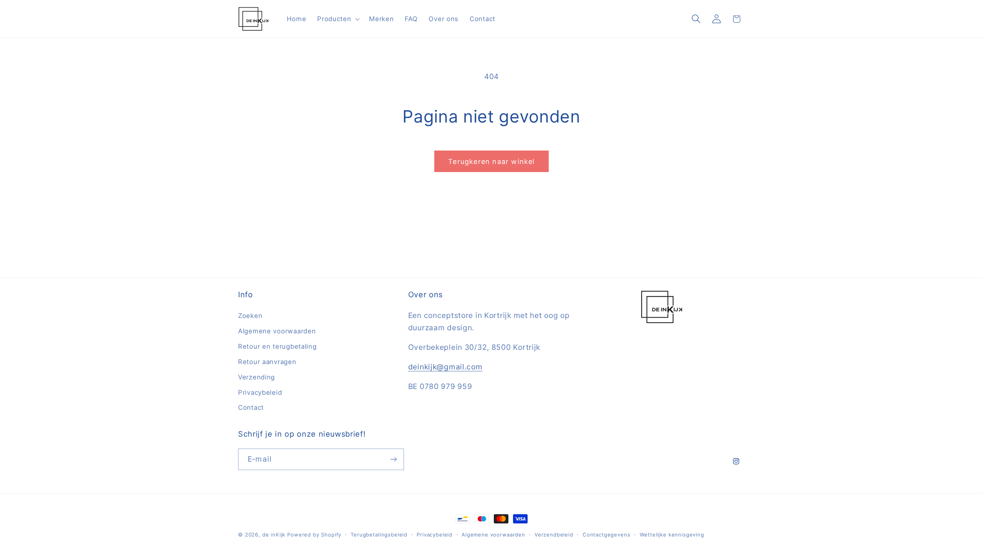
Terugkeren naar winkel (491, 161)
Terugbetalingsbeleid (379, 534)
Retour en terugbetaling (277, 346)
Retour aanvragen (267, 362)
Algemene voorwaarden (277, 331)
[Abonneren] (393, 459)
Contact (251, 407)
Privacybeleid (260, 392)
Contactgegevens (607, 534)
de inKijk (274, 534)
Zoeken (250, 316)
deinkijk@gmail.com (445, 366)
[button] (338, 18)
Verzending (256, 377)
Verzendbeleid (554, 534)
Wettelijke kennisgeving (672, 534)
